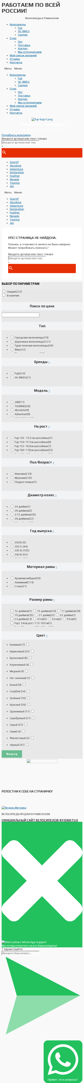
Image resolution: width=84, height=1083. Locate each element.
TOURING (22, 406)
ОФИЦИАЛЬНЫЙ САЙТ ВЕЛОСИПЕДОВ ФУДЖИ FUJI (40, 820)
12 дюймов (23, 611)
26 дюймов (23, 510)
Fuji (20, 28)
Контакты (16, 62)
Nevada (14, 179)
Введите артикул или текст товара (24, 138)
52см (57, 619)
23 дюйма (23, 619)
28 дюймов (24, 518)
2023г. (22, 550)
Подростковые (26, 482)
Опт (20, 41)
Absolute (15, 165)
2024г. (21, 554)
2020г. (20, 542)
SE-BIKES (24, 31)
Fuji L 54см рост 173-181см (33, 623)
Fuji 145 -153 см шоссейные (33, 437)
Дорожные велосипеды (33, 341)
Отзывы (15, 58)
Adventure (16, 169)
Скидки (23, 34)
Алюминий (24, 582)
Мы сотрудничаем (30, 51)
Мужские (23, 477)
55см (71, 619)
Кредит (23, 48)
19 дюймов (23, 615)
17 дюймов (70, 611)
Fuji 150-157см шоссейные (33, 442)
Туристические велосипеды (34, 345)
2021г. (21, 546)
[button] (42, 68)
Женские (23, 473)
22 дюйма (68, 615)
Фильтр (12, 754)
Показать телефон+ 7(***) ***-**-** (42, 127)
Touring (15, 182)
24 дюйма (22, 506)
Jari (12, 186)
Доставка (24, 45)
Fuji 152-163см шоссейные (33, 446)
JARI (19, 402)
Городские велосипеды (32, 337)
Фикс (20, 349)
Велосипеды (18, 24)
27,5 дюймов (25, 514)
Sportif (14, 162)
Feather (15, 175)
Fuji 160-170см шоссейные (34, 450)
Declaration (17, 172)
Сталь (21, 586)
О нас (13, 38)
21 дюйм (47, 615)
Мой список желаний (23, 55)
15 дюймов (46, 611)
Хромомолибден (28, 578)
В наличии (13, 295)
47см (42, 619)
